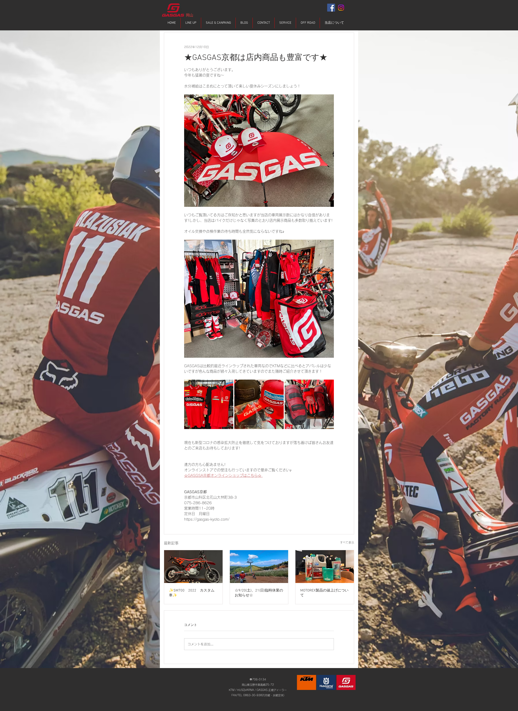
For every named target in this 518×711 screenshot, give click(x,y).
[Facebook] (331, 8)
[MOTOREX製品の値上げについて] (324, 566)
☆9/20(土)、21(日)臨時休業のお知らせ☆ (259, 593)
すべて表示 (347, 542)
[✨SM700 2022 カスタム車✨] (193, 566)
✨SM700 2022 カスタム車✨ (191, 593)
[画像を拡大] (208, 404)
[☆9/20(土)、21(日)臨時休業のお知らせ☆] (259, 566)
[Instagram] (341, 8)
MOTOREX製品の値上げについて (324, 593)
